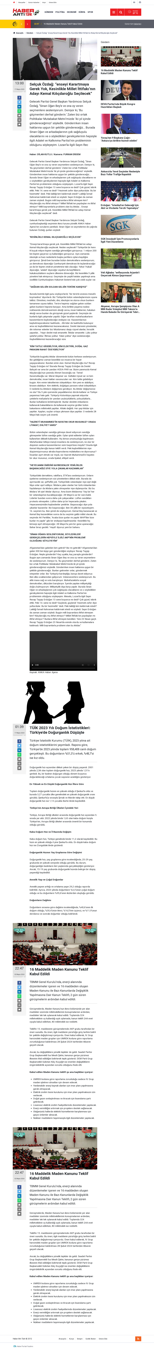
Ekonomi (71, 12)
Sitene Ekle (52, 2)
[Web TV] (134, 2)
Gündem (49, 12)
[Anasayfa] (14, 2)
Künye (71, 1339)
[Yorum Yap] (19, 124)
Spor (90, 12)
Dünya (82, 12)
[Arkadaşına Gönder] (19, 115)
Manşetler (21, 2)
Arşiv (44, 2)
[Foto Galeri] (140, 2)
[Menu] (114, 12)
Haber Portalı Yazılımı (25, 1346)
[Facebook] (19, 98)
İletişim (80, 1339)
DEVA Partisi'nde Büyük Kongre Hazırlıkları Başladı (65, 24)
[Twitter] (19, 102)
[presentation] (21, 24)
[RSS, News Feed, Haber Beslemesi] (138, 1338)
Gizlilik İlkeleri (91, 1339)
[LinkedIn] (19, 107)
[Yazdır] (19, 120)
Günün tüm (133, 24)
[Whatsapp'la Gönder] (19, 111)
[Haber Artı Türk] (26, 12)
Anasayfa (62, 1339)
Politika (60, 12)
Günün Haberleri (33, 2)
